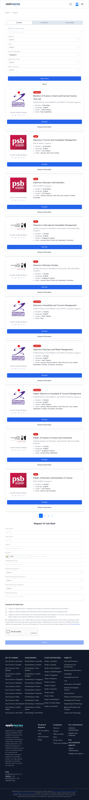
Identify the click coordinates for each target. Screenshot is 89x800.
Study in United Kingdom (52, 672)
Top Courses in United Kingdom (13, 675)
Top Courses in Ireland (13, 690)
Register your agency (75, 754)
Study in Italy (49, 696)
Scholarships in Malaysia (33, 683)
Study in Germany (50, 689)
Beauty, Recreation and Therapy (72, 708)
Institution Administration (73, 729)
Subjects (11, 36)
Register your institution (73, 734)
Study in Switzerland (51, 699)
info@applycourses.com (13, 774)
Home (7, 13)
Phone (7, 553)
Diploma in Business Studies (45, 265)
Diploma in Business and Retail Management (53, 349)
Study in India (49, 692)
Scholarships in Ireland (33, 690)
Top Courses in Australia (13, 661)
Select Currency (13, 67)
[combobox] (9, 39)
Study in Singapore (51, 675)
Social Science (69, 693)
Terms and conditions (60, 743)
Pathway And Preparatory (73, 697)
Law (65, 681)
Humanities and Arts (71, 677)
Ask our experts (43, 731)
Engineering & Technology (73, 704)
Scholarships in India (32, 697)
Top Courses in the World (14, 713)
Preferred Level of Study (14, 585)
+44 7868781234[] (12, 779)
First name (9, 529)
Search (15, 13)
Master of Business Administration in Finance (52, 478)
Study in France (49, 682)
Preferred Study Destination (15, 577)
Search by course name (16, 28)
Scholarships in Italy (32, 700)
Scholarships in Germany (33, 693)
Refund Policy (30, 793)
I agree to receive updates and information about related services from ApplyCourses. (38, 612)
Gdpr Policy (21, 793)
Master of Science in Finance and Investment (52, 438)
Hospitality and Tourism (72, 700)
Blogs (40, 740)
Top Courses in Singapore (14, 679)
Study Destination (14, 51)
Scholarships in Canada (33, 665)
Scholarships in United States (32, 708)
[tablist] (44, 22)
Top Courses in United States (13, 708)
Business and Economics (72, 670)
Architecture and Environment (70, 666)
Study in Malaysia (50, 679)
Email (7, 545)
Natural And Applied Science (71, 689)
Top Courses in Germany (13, 693)
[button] (7, 556)
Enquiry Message (11, 593)
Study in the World (51, 706)
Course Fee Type (14, 59)
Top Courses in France (13, 686)
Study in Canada (50, 665)
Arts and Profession (71, 661)
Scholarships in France (32, 686)
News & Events (43, 737)
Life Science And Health (72, 684)
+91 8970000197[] (10, 777)
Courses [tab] (19, 23)
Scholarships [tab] (69, 23)
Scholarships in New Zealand (32, 669)
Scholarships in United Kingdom (32, 675)
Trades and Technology (72, 713)
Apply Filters (44, 78)
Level (10, 44)
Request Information (44, 127)
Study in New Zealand (52, 668)
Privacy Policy (74, 624)
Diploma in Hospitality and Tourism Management (54, 305)
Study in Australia (50, 661)
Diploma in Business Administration (48, 182)
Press (55, 737)
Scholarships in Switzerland (34, 704)
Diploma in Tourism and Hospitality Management (54, 140)
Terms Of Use (57, 791)
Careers (56, 731)
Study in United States (52, 703)
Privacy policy (58, 740)
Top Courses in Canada (13, 665)
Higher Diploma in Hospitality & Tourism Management (57, 393)
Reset (45, 84)
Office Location (58, 734)
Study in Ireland (49, 686)
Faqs (39, 734)
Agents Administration (73, 749)
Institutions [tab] (44, 23)
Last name (9, 537)
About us (56, 728)
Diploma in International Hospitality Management (55, 225)
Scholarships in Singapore (34, 679)
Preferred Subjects (12, 569)
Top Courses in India (12, 697)
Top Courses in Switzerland (14, 704)
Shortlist (44, 122)
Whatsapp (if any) (11, 561)
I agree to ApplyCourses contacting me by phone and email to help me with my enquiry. (38, 609)
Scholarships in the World (34, 713)
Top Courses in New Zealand (12, 669)
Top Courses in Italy (12, 700)
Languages (68, 674)
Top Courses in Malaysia (13, 683)
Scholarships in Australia (33, 661)
